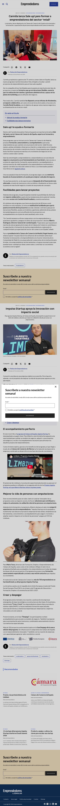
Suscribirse (30, 415)
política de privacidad (27, 410)
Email (7, 401)
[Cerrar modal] (56, 387)
